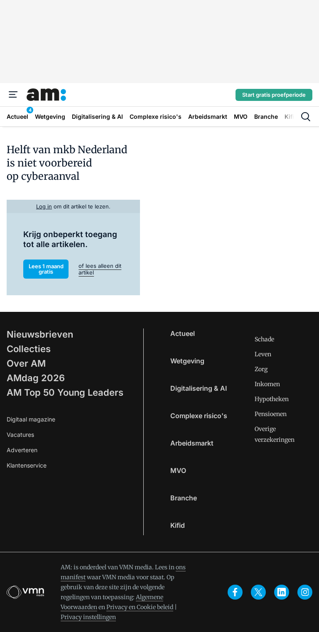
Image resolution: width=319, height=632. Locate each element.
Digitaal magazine (31, 419)
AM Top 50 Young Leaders (65, 392)
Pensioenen (271, 414)
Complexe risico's (198, 416)
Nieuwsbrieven (40, 334)
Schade (264, 339)
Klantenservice (27, 465)
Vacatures (20, 434)
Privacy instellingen (88, 617)
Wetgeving (187, 361)
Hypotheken (272, 399)
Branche (183, 498)
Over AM (26, 363)
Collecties (29, 348)
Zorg (261, 369)
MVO (178, 470)
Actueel (182, 333)
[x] (258, 592)
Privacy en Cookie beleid (139, 607)
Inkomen (267, 384)
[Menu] (13, 94)
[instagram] (304, 592)
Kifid (177, 525)
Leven (263, 354)
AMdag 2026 (36, 377)
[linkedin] (281, 592)
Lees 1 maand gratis (46, 269)
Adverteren (22, 449)
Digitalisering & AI (198, 388)
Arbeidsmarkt (191, 443)
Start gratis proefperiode (274, 94)
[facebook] (235, 592)
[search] (305, 117)
